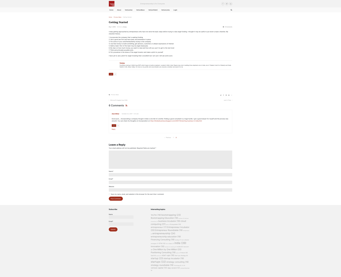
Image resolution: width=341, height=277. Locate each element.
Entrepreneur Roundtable (169, 230)
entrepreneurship (163, 233)
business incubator (169, 221)
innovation (157, 246)
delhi (168, 224)
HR (167, 243)
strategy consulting (177, 262)
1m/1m (156, 215)
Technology (177, 265)
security (158, 255)
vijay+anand (173, 268)
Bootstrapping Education (164, 218)
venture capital (159, 268)
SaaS (153, 255)
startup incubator (174, 258)
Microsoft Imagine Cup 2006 (118, 100)
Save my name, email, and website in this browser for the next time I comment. (137, 194)
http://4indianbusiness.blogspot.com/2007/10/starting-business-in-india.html (176, 121)
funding (178, 240)
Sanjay (125, 27)
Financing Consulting (162, 239)
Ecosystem (175, 224)
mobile (180, 246)
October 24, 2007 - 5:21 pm (130, 113)
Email (111, 179)
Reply (113, 129)
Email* (111, 221)
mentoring (173, 246)
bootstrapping (171, 215)
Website (111, 186)
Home (110, 17)
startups (158, 261)
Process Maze (117, 17)
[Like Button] (111, 74)
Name (111, 171)
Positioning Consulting (163, 252)
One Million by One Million (167, 249)
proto (178, 252)
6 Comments (228, 27)
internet (167, 246)
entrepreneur (159, 227)
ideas (171, 243)
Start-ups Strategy (181, 255)
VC (183, 265)
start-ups (168, 255)
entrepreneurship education (166, 236)
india (180, 243)
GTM (162, 243)
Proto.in (184, 253)
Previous (168, 137)
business (181, 218)
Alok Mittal (115, 114)
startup (157, 258)
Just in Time (227, 100)
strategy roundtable (162, 265)
